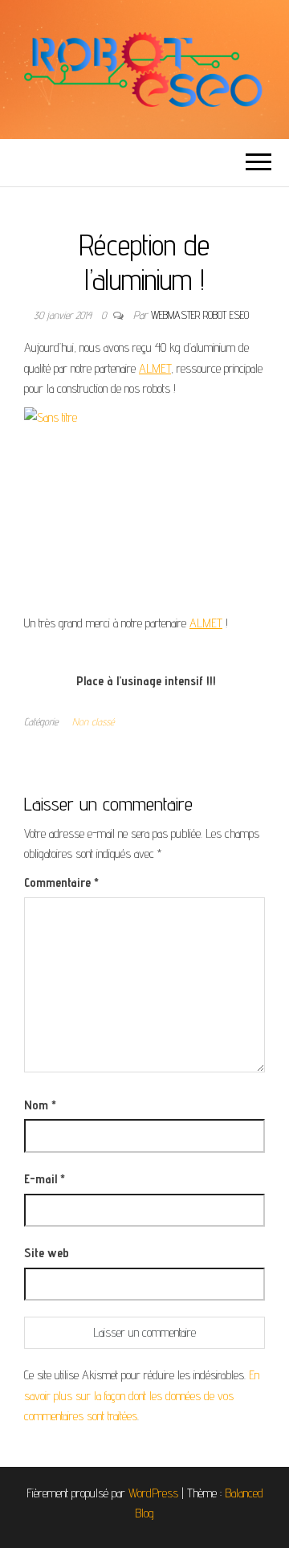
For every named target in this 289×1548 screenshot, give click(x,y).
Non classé (93, 721)
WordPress (153, 1493)
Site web (46, 1252)
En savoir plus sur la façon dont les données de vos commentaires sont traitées (141, 1395)
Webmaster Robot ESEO (200, 314)
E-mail (44, 1179)
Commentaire (61, 882)
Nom (40, 1105)
